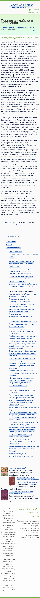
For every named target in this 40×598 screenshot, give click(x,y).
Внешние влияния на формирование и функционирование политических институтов (22, 353)
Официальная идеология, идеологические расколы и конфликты (23, 362)
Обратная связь (33, 13)
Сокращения (34, 516)
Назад (7, 222)
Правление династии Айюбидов (21, 279)
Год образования (15, 251)
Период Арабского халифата (20, 274)
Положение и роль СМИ (18, 385)
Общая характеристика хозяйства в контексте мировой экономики (22, 399)
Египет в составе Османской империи (23, 284)
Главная (4, 27)
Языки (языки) (14, 266)
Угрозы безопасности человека (21, 456)
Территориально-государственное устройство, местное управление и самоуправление (22, 346)
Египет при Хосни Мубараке (19, 302)
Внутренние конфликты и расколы (22, 358)
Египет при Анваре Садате (19, 299)
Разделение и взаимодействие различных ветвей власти (20, 318)
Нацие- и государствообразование (22, 304)
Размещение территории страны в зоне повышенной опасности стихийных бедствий (24, 448)
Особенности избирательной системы (23, 341)
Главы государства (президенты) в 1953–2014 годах (21, 325)
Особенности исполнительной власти (23, 321)
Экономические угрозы (17, 454)
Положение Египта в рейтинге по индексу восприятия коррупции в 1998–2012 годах (22, 441)
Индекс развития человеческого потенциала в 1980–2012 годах (21, 262)
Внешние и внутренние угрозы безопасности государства (20, 435)
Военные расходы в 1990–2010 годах (23, 422)
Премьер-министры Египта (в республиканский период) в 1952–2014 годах (23, 331)
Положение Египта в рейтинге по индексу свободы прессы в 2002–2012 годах (23, 390)
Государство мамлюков (17, 281)
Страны (30, 10)
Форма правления (15, 314)
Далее (35, 30)
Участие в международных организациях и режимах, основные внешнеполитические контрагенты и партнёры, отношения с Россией (22, 428)
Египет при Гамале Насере (19, 296)
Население (13, 259)
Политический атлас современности (21, 6)
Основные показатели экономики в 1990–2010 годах (21, 404)
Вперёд (19, 225)
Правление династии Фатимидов (21, 276)
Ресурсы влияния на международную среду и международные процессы (23, 413)
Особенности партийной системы (21, 371)
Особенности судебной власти (20, 339)
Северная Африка (15, 27)
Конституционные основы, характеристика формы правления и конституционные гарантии (22, 309)
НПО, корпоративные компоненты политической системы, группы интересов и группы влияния (22, 380)
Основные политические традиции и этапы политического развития (22, 270)
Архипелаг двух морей (17, 468)
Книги (36, 10)
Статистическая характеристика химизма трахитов (21, 492)
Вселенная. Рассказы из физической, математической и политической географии (28, 479)
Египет (25, 27)
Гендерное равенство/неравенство (22, 395)
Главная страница (12, 237)
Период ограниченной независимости (23, 294)
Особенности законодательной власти (23, 336)
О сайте (36, 509)
